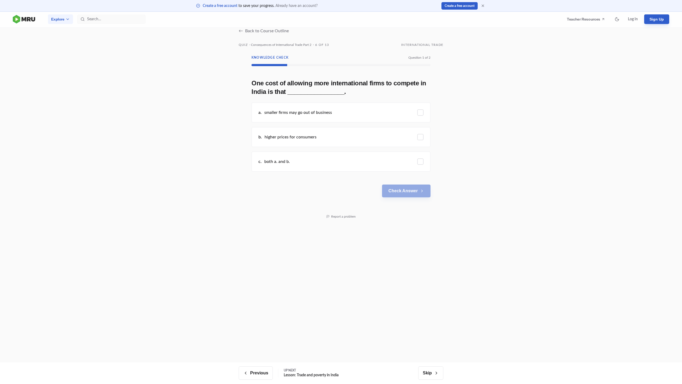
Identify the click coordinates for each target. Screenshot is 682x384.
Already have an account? (296, 6)
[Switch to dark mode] (617, 19)
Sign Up (656, 19)
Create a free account (220, 6)
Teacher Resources (584, 20)
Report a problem (343, 216)
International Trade (422, 44)
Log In (633, 19)
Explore (57, 19)
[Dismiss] (483, 6)
